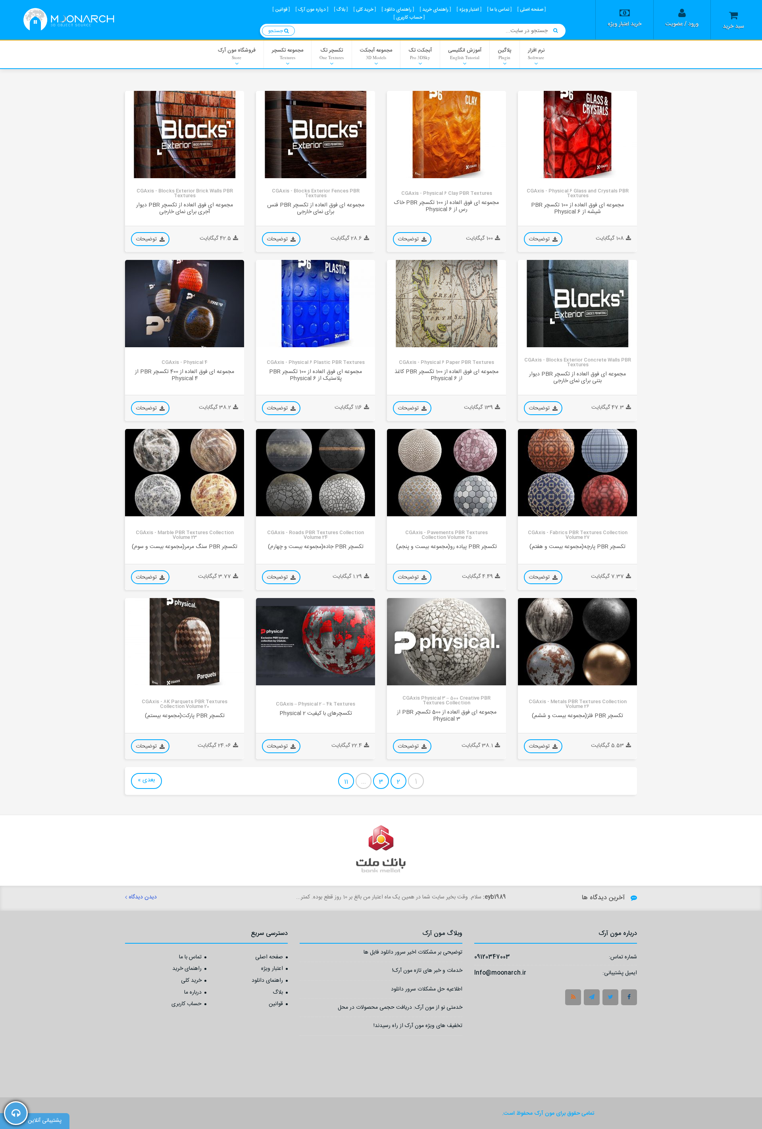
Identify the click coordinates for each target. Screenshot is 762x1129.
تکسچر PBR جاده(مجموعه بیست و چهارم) (316, 546)
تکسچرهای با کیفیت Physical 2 (315, 713)
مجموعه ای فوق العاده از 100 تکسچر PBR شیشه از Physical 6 (577, 208)
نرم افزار (536, 53)
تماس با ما (190, 958)
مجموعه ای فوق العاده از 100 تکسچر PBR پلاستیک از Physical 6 (315, 375)
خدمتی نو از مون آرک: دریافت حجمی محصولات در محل (400, 1008)
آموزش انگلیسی (464, 53)
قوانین (276, 1004)
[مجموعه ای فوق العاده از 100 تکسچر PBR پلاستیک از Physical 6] (315, 303)
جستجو (276, 31)
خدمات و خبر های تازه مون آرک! (427, 971)
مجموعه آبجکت (376, 53)
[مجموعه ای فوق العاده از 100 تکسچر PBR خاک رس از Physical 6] (446, 134)
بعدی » (146, 780)
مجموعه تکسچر (287, 53)
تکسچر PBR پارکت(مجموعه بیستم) (185, 715)
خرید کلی (191, 981)
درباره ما (193, 993)
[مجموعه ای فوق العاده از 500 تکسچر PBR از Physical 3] (446, 641)
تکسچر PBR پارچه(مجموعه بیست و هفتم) (577, 546)
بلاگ (278, 993)
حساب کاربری (186, 1004)
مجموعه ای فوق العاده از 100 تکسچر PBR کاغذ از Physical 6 (446, 375)
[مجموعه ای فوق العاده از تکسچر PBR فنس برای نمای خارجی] (315, 134)
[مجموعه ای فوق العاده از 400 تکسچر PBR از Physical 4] (184, 303)
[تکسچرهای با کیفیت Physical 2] (315, 641)
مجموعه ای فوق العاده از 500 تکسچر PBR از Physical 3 (446, 716)
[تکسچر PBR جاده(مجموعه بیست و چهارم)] (315, 472)
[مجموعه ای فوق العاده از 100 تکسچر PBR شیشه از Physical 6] (577, 134)
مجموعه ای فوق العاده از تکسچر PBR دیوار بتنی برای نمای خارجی (577, 378)
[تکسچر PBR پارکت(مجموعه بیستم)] (184, 641)
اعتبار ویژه (272, 969)
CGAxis (532, 172)
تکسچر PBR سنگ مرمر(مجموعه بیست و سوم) (184, 546)
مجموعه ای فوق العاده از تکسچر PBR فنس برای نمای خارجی (315, 208)
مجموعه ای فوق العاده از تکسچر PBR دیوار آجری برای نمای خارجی (184, 208)
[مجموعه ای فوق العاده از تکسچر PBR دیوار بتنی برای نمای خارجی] (577, 303)
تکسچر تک (331, 53)
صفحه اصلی (269, 958)
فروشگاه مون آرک (237, 53)
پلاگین (505, 53)
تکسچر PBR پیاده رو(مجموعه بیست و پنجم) (446, 546)
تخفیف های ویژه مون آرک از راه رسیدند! (417, 1027)
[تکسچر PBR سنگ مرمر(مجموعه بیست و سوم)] (184, 472)
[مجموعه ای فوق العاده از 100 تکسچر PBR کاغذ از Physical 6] (446, 303)
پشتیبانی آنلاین (45, 1120)
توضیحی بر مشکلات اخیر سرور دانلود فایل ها (413, 953)
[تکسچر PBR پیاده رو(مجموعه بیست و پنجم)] (446, 472)
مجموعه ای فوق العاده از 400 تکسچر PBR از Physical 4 (184, 375)
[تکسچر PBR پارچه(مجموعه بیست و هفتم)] (577, 472)
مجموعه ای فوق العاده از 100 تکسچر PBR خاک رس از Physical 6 (446, 206)
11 (346, 782)
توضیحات (540, 239)
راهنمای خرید (187, 969)
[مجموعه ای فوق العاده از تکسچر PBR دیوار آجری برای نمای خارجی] (184, 134)
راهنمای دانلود (267, 981)
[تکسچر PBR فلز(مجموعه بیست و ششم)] (577, 641)
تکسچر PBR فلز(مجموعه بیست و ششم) (577, 715)
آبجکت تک (420, 53)
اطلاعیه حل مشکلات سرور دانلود (426, 990)
